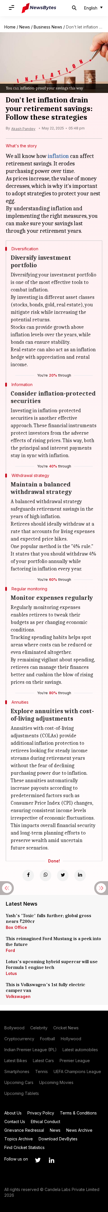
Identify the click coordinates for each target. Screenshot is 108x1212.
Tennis (41, 1071)
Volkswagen (18, 996)
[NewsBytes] (39, 8)
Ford (10, 950)
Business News (48, 26)
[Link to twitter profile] (38, 1160)
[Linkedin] (80, 875)
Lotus (11, 973)
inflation (58, 156)
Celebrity (39, 1027)
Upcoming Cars (18, 1082)
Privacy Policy (40, 1112)
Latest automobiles (80, 1049)
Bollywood (14, 1027)
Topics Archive (18, 1138)
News (24, 26)
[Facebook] (28, 875)
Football (47, 1038)
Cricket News (66, 1027)
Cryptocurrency (19, 1038)
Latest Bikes (15, 1060)
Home (10, 26)
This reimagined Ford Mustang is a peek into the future (53, 941)
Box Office (16, 927)
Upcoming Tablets (21, 1093)
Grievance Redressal (24, 1130)
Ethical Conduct (45, 1121)
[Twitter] (63, 875)
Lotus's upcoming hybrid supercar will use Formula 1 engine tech (52, 964)
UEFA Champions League (77, 1071)
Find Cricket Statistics (24, 1147)
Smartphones (16, 1071)
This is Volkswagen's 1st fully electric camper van (45, 987)
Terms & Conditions (78, 1112)
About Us (13, 1112)
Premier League (75, 1060)
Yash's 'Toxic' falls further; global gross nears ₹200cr (48, 918)
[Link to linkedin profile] (51, 1160)
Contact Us (14, 1121)
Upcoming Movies (56, 1082)
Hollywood (71, 1038)
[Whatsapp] (45, 875)
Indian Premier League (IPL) (30, 1049)
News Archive (79, 1130)
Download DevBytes (58, 1138)
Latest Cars (43, 1060)
